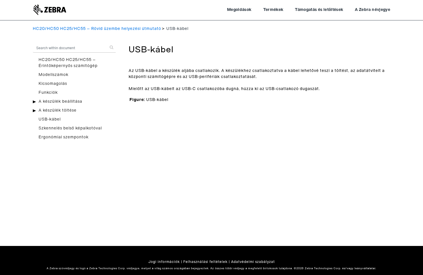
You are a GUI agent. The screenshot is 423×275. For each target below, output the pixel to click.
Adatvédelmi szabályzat (253, 261)
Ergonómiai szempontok (64, 137)
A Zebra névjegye (372, 10)
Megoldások (239, 10)
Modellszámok (53, 75)
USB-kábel (50, 119)
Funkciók (48, 93)
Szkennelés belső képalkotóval (70, 128)
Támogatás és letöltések (319, 10)
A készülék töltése (58, 110)
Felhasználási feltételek (205, 261)
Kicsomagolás (53, 84)
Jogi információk (164, 261)
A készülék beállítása (60, 102)
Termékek (273, 10)
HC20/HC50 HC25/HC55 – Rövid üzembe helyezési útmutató (97, 29)
